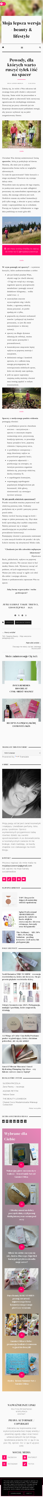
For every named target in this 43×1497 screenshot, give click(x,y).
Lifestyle (9, 622)
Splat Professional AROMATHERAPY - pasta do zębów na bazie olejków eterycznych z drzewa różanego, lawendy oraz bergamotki (29, 919)
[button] (21, 48)
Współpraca (21, 1411)
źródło (22, 151)
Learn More (16, 1493)
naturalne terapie (23, 622)
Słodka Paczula (11, 1083)
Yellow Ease (8, 1094)
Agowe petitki (10, 1091)
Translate (24, 757)
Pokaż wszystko (35, 1108)
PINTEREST (32, 1457)
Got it (29, 1493)
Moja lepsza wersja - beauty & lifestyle (21, 29)
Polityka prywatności (21, 1409)
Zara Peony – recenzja (13, 1087)
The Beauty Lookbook (14, 1099)
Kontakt (21, 1414)
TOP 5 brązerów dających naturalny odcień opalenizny (28, 900)
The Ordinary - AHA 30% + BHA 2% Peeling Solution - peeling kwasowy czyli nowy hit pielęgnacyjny (28, 937)
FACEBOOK (12, 1457)
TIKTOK (31, 1464)
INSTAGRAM (12, 1464)
